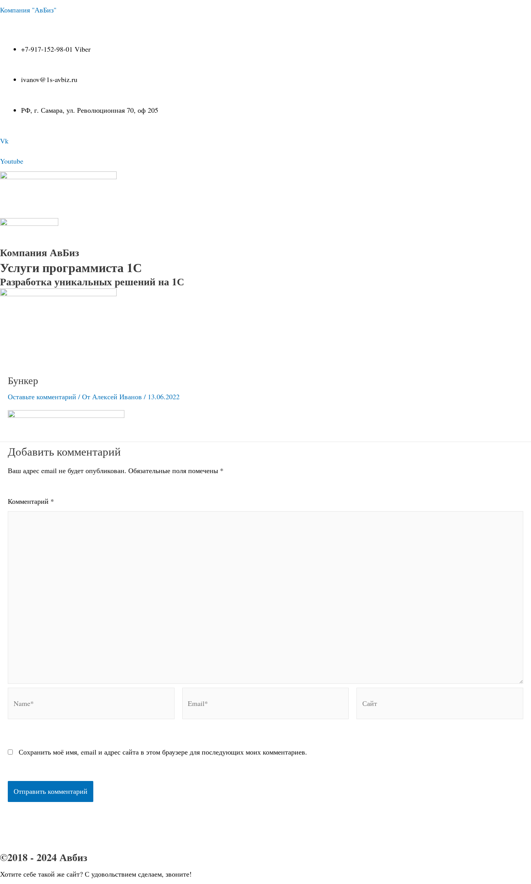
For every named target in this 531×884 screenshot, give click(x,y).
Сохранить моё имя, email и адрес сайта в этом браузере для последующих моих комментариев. (163, 751)
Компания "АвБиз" (28, 9)
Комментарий (31, 501)
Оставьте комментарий (42, 396)
